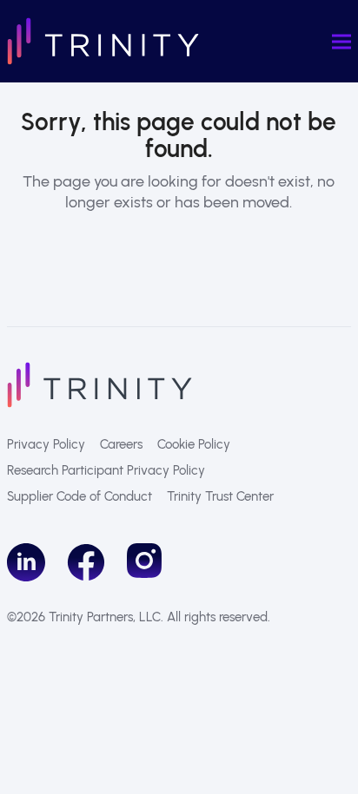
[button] (341, 41)
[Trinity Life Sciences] (99, 384)
